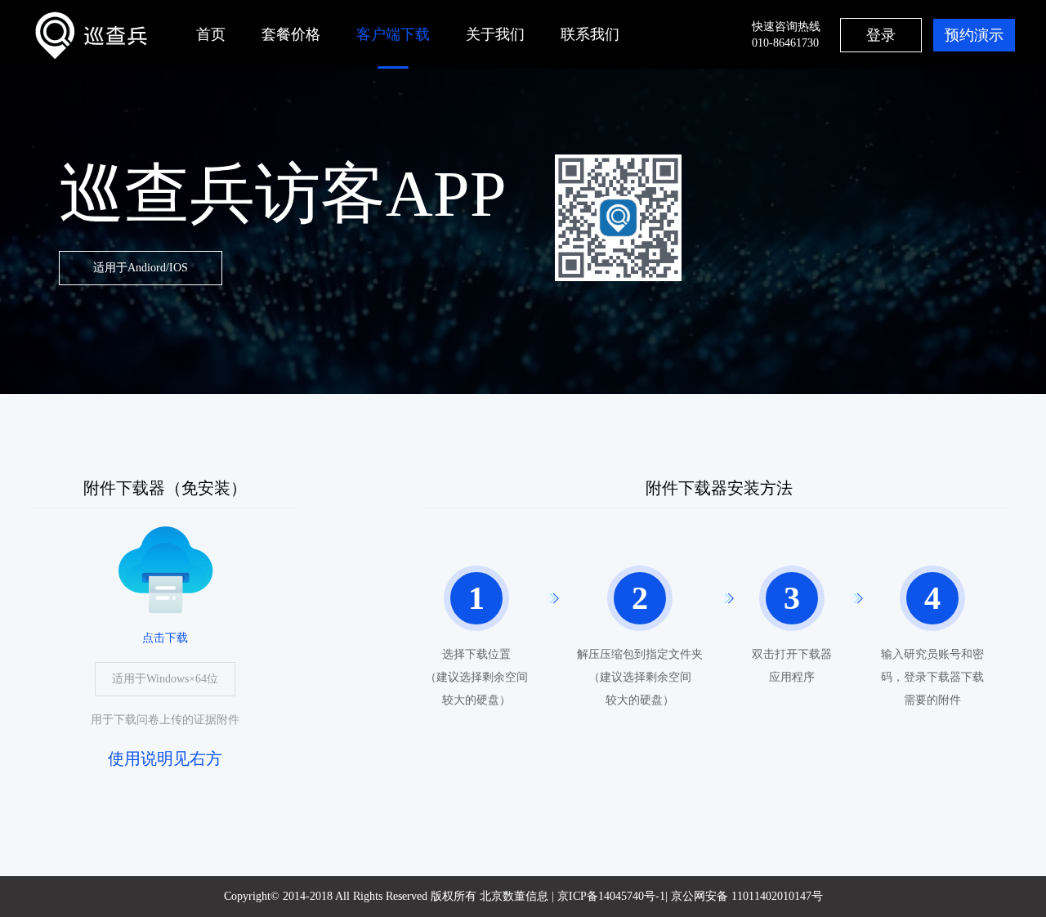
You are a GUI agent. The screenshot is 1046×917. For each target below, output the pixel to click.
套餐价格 (291, 34)
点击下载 (165, 638)
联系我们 (590, 34)
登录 (881, 35)
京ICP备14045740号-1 (611, 896)
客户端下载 (393, 34)
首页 (211, 34)
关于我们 (495, 34)
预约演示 (974, 35)
